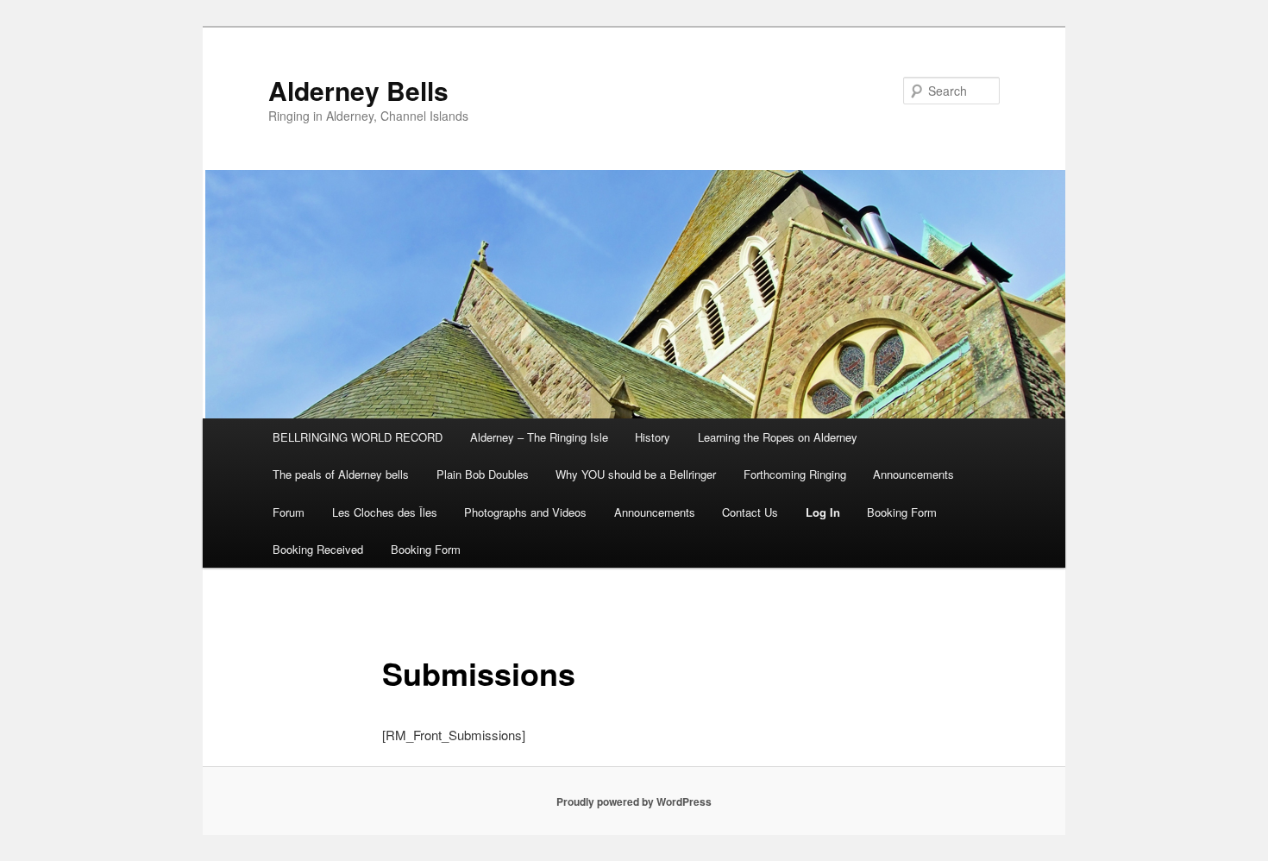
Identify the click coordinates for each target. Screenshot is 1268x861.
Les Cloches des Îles (384, 512)
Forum (288, 512)
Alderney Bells (358, 90)
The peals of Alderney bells (341, 474)
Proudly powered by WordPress (634, 801)
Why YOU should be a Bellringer (636, 474)
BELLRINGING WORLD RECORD (358, 437)
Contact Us (750, 512)
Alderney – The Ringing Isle (539, 437)
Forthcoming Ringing (795, 474)
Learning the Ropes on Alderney (777, 437)
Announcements (913, 474)
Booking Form (902, 512)
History (652, 437)
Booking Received (318, 549)
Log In (823, 512)
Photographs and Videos (525, 512)
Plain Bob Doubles (482, 474)
